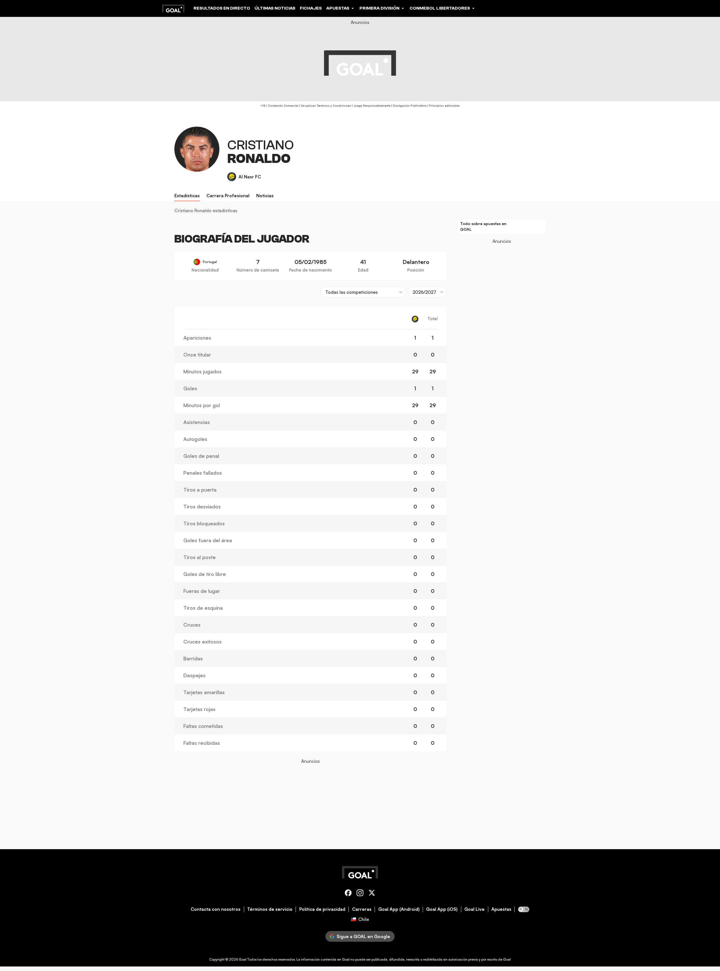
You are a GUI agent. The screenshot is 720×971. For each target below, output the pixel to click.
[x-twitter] (371, 893)
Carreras (362, 909)
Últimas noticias (275, 8)
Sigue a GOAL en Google (363, 936)
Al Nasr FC (249, 177)
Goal (242, 959)
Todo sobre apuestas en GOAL (483, 226)
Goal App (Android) (399, 909)
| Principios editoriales (443, 105)
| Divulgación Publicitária (408, 105)
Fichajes (311, 8)
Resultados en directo (222, 8)
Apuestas (501, 909)
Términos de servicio (269, 909)
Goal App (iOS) (442, 909)
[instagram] (360, 893)
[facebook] (348, 893)
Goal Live (474, 909)
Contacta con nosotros (215, 909)
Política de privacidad (322, 909)
